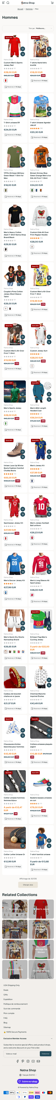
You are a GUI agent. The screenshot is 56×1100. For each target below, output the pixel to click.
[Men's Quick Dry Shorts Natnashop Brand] (15, 620)
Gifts (6, 995)
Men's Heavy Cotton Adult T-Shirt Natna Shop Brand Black (15, 235)
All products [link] (15, 909)
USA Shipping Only (12, 985)
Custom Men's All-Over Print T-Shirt (40, 292)
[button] (8, 3)
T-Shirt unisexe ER (12, 122)
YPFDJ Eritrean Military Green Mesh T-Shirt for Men (14, 175)
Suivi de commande (12, 1008)
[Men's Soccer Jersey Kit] (15, 564)
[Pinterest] (22, 1061)
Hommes (29, 9)
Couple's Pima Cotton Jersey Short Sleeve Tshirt (13, 294)
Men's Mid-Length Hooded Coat (38, 409)
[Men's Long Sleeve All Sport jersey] (41, 564)
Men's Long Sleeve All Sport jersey (39, 581)
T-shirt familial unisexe (40, 854)
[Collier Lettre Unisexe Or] (15, 838)
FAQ (5, 1018)
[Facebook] (17, 1061)
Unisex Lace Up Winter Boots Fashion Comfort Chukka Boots (14, 468)
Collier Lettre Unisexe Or (14, 854)
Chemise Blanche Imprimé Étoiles (38, 695)
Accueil (20, 9)
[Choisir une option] (22, 54)
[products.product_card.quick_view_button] (22, 49)
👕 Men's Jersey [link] (41, 909)
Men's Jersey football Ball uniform (39, 524)
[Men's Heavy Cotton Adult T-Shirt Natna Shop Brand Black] (15, 216)
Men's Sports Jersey (12, 408)
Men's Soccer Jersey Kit (14, 580)
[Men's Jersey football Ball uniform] (41, 506)
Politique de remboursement (16, 1004)
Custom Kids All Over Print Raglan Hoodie (39, 233)
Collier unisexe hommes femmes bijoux (14, 799)
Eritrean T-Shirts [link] (15, 969)
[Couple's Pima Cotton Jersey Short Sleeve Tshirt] (15, 275)
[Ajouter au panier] (22, 685)
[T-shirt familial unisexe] (41, 838)
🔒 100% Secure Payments (15, 1032)
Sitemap (7, 1027)
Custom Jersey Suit (38, 351)
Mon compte (9, 1013)
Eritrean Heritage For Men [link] (41, 929)
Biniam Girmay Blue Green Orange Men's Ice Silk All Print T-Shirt (40, 175)
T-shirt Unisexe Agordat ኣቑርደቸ (40, 123)
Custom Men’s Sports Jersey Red (13, 64)
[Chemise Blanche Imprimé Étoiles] (41, 677)
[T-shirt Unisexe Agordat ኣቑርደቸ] (41, 106)
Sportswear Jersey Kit (13, 523)
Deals (6, 990)
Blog (5, 1023)
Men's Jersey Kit (37, 465)
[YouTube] (33, 1061)
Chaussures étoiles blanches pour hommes (14, 745)
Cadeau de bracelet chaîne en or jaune (12, 695)
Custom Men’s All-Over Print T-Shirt (14, 352)
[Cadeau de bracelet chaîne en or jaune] (15, 677)
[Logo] (28, 2)
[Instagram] (28, 1061)
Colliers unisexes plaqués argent (41, 745)
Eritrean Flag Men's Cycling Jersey (38, 638)
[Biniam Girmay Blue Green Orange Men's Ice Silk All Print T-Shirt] (41, 156)
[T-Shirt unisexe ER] (15, 106)
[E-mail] (38, 1061)
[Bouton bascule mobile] (3, 2)
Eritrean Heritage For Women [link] (41, 949)
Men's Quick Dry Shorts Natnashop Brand (14, 638)
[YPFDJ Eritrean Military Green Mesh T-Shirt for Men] (15, 156)
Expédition (8, 999)
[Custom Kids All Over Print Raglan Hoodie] (41, 216)
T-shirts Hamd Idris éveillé (38, 64)
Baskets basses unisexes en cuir (41, 799)
